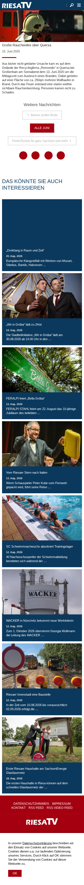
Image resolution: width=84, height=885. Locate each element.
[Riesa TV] (17, 5)
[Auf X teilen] (35, 155)
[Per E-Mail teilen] (61, 155)
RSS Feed (36, 807)
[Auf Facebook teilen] (23, 155)
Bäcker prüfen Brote (44, 115)
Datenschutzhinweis (31, 803)
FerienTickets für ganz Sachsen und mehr (40, 141)
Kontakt (18, 807)
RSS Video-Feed (60, 807)
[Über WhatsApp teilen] (48, 155)
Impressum (61, 803)
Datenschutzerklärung (37, 843)
